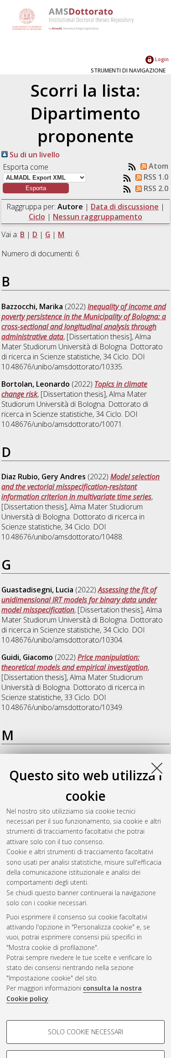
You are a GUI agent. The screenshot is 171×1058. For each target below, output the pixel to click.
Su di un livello (34, 155)
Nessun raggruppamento (97, 217)
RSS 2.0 (155, 188)
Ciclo (37, 217)
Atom (157, 166)
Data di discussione (125, 207)
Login (161, 59)
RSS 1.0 (155, 177)
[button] (36, 188)
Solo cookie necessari (85, 1031)
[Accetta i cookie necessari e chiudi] (157, 768)
